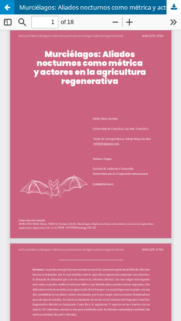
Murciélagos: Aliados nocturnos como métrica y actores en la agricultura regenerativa (100, 7)
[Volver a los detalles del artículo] (7, 7)
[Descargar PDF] (174, 7)
